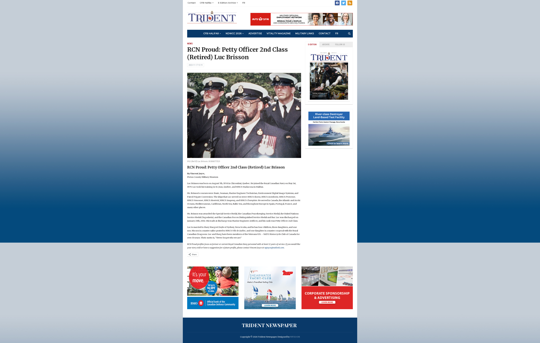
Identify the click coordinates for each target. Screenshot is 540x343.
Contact (192, 3)
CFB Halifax (206, 3)
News (190, 43)
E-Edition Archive (227, 3)
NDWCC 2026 (234, 33)
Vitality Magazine (279, 33)
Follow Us (340, 44)
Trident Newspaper (269, 325)
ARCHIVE (325, 44)
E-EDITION (312, 44)
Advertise (255, 33)
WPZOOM (295, 337)
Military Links (304, 33)
